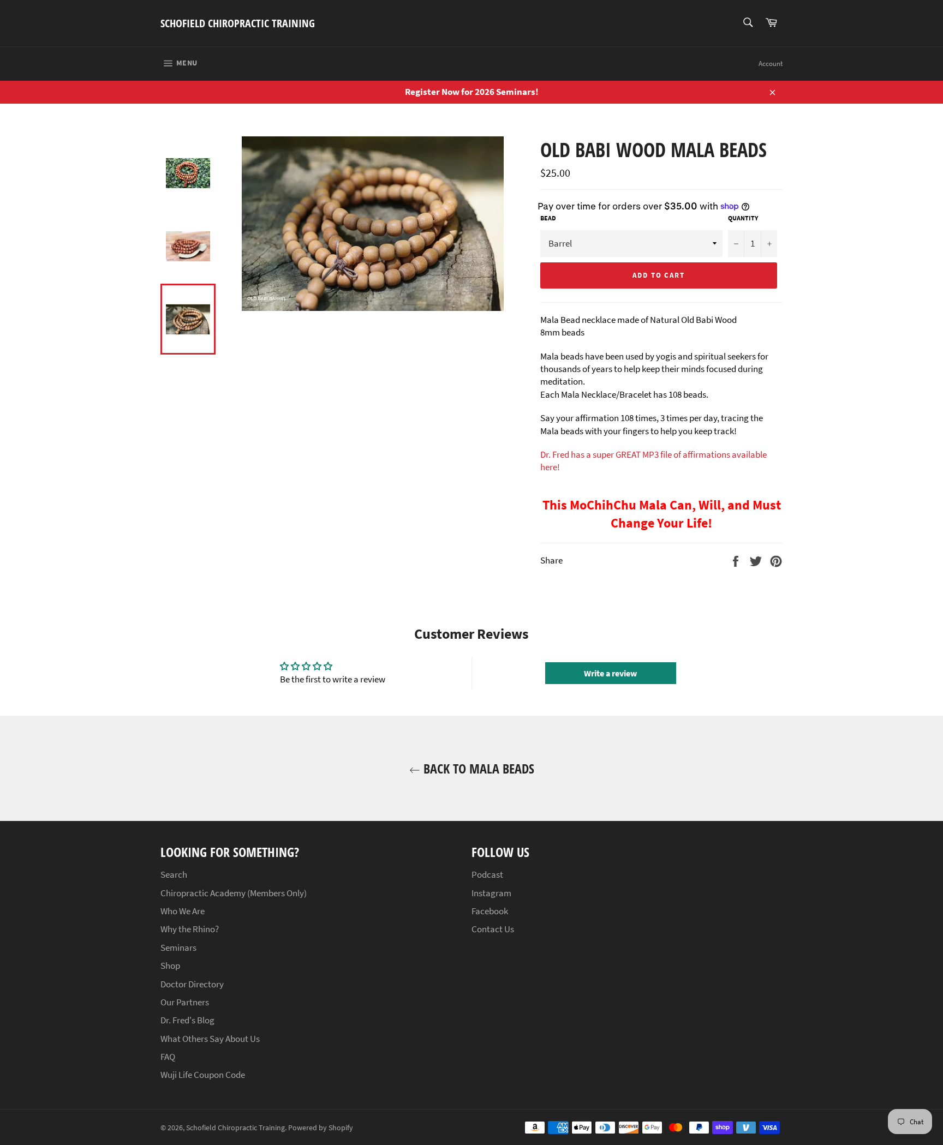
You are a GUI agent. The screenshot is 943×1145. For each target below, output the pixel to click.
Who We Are (182, 911)
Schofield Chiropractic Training (237, 23)
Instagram (491, 893)
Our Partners (184, 1002)
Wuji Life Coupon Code (202, 1075)
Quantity (743, 218)
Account (771, 63)
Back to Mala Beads (477, 768)
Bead (548, 218)
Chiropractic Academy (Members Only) (233, 893)
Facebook (490, 911)
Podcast (487, 874)
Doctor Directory (192, 984)
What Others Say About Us (210, 1039)
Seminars (178, 948)
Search (173, 874)
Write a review (610, 673)
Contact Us (493, 929)
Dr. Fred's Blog (187, 1020)
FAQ (167, 1057)
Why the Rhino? (189, 929)
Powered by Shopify (320, 1127)
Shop (170, 966)
